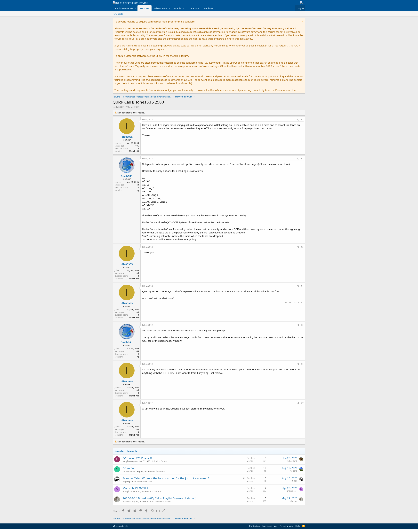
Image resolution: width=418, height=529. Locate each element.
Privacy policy (286, 525)
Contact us (254, 525)
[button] (135, 8)
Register (208, 8)
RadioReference (124, 8)
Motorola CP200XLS (135, 488)
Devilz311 (127, 176)
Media (177, 8)
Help (297, 525)
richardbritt (292, 461)
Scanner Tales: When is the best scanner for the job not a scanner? (166, 478)
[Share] (298, 120)
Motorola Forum (154, 491)
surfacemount (129, 471)
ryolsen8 (293, 470)
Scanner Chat (146, 481)
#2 (302, 158)
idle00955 (119, 106)
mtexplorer (128, 491)
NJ (138, 190)
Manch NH (134, 151)
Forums (144, 8)
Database (194, 8)
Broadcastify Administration (157, 501)
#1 (302, 119)
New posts (118, 13)
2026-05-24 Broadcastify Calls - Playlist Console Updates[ (159, 498)
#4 (302, 285)
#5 (302, 325)
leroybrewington (130, 461)
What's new (160, 8)
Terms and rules (269, 525)
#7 (302, 403)
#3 (302, 247)
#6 (302, 364)
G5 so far (128, 468)
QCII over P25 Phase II (137, 458)
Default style (121, 525)
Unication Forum (159, 461)
